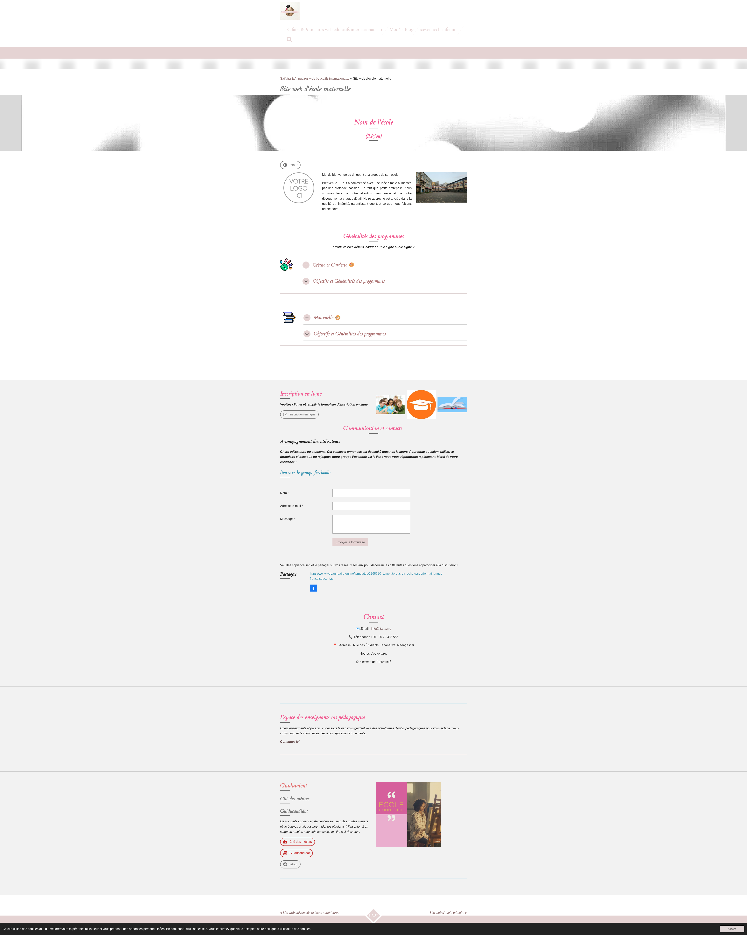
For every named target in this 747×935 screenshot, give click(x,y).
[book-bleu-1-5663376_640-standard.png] (452, 404)
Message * (287, 519)
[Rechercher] (289, 39)
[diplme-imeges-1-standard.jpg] (421, 404)
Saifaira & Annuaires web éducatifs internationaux (314, 78)
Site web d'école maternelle (372, 78)
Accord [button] (732, 928)
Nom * (284, 493)
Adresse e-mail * (291, 505)
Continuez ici (289, 741)
